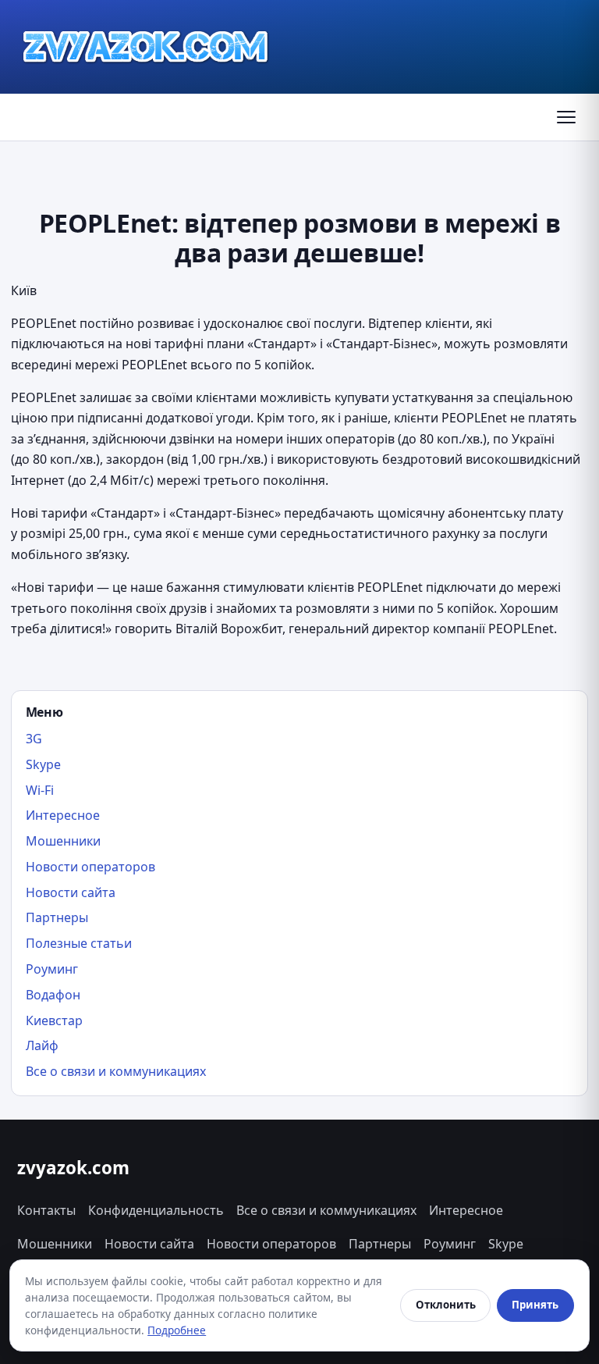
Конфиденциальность (156, 1210)
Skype (43, 764)
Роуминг (52, 969)
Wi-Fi (40, 790)
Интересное (63, 815)
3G (34, 738)
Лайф (42, 1045)
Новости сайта (70, 892)
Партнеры (57, 917)
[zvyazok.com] (146, 47)
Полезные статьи (79, 943)
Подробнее (176, 1330)
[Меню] (566, 117)
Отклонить (446, 1305)
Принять (535, 1305)
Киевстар (54, 1020)
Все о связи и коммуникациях (116, 1071)
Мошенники (63, 840)
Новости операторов (90, 866)
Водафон (53, 994)
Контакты (46, 1210)
